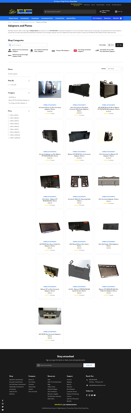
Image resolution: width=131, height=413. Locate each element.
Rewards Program (101, 4)
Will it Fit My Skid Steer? (54, 382)
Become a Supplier (53, 394)
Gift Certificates (52, 391)
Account (69, 379)
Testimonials (32, 387)
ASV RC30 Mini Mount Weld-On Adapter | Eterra (50, 245)
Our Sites (108, 4)
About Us (31, 379)
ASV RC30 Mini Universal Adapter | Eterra (50, 335)
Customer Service (72, 391)
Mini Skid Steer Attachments (17, 384)
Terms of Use (78, 408)
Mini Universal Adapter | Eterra (109, 199)
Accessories (35, 18)
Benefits (69, 401)
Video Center (51, 387)
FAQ (49, 379)
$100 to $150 (14, 115)
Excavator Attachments (16, 382)
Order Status (87, 4)
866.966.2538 (77, 5)
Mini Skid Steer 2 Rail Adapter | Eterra (109, 245)
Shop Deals (73, 1)
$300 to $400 (14, 123)
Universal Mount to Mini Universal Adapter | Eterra (50, 108)
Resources (107, 18)
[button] (19, 81)
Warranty (69, 387)
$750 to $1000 (14, 132)
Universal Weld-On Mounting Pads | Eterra (79, 200)
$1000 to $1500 (15, 135)
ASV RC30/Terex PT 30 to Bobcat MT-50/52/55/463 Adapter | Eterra (109, 108)
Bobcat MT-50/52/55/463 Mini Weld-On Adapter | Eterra (108, 290)
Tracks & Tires (59, 18)
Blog (49, 384)
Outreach (31, 384)
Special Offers (71, 18)
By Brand (11, 394)
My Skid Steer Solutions (54, 396)
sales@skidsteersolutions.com (97, 385)
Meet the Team (33, 391)
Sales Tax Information (73, 399)
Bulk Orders (51, 399)
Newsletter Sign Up (116, 4)
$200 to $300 (14, 121)
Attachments (25, 18)
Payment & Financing (73, 394)
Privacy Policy (70, 408)
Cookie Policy (85, 408)
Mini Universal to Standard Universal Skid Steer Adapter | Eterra (79, 109)
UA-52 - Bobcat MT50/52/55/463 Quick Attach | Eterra (79, 290)
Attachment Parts (47, 18)
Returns (93, 4)
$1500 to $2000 (15, 138)
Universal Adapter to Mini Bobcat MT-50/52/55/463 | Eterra (50, 155)
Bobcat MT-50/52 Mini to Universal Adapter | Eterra (79, 155)
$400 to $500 (14, 126)
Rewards (116, 18)
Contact (69, 396)
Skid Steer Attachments (16, 379)
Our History (32, 382)
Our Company (97, 18)
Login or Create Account (106, 11)
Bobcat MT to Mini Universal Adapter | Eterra (50, 290)
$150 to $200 (14, 118)
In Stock (13, 85)
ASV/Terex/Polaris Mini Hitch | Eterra (79, 245)
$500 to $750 (14, 129)
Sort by (104, 68)
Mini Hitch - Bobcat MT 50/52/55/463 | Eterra (49, 200)
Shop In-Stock (13, 18)
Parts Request (71, 389)
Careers (31, 389)
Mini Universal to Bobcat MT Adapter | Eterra (108, 155)
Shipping (69, 382)
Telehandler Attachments (16, 387)
